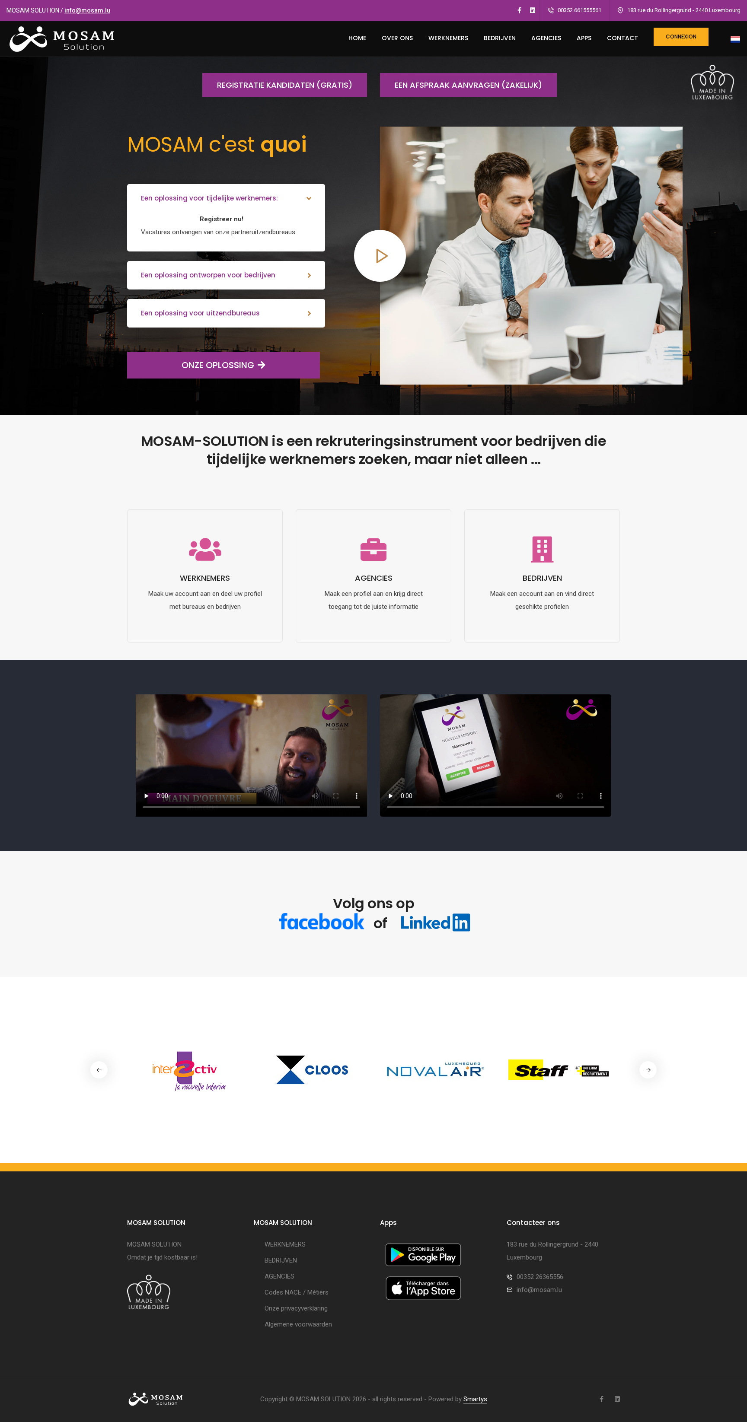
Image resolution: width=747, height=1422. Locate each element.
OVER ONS (397, 38)
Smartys (475, 1399)
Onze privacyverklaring (296, 1308)
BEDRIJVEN (500, 38)
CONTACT (622, 38)
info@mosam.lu (87, 10)
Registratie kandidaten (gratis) (284, 85)
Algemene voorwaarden (298, 1324)
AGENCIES (546, 38)
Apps (584, 38)
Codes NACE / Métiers (297, 1292)
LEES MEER (205, 636)
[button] (648, 1069)
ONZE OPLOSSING (218, 365)
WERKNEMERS (448, 38)
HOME (357, 38)
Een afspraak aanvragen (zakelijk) (468, 85)
